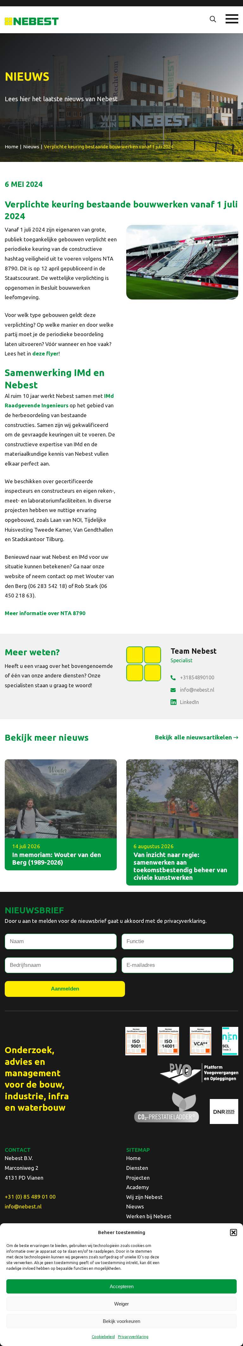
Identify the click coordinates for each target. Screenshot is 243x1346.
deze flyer (45, 353)
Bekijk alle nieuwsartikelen (193, 737)
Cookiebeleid (103, 1337)
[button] (233, 1232)
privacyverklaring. (185, 921)
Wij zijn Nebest (144, 1197)
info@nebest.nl (197, 690)
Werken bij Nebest (148, 1216)
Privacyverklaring (133, 1337)
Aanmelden (65, 989)
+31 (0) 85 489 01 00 (30, 1197)
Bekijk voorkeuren (121, 1321)
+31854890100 (197, 677)
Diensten (137, 1168)
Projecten (138, 1178)
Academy (137, 1187)
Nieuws (135, 1206)
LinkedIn (189, 702)
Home (133, 1158)
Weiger (121, 1303)
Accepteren (122, 1286)
